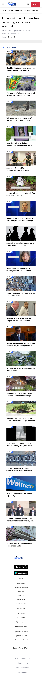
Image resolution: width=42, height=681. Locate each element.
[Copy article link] (14, 37)
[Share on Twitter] (11, 37)
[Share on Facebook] (8, 37)
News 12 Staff (6, 30)
